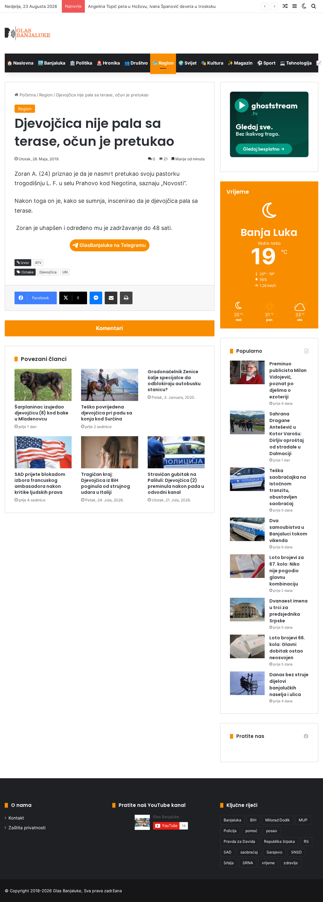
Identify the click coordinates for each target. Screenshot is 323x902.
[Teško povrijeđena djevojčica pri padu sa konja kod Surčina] (109, 385)
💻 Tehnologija (296, 63)
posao (271, 830)
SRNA (248, 862)
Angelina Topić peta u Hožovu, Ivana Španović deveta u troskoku (152, 6)
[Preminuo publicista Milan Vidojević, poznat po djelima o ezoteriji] (247, 372)
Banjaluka (232, 820)
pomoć (251, 830)
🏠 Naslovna (20, 63)
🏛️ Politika (81, 63)
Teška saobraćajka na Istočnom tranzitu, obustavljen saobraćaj (287, 487)
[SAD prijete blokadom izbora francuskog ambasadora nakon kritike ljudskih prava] (43, 452)
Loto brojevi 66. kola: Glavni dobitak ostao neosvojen (287, 648)
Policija (230, 830)
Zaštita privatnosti (27, 827)
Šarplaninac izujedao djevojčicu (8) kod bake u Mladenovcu (41, 413)
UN (65, 272)
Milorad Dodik (277, 820)
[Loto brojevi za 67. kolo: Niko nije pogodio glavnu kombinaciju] (247, 566)
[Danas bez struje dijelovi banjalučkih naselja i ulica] (247, 683)
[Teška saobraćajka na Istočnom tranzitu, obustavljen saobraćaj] (247, 479)
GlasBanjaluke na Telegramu (112, 245)
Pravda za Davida (239, 841)
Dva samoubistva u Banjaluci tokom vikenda (288, 530)
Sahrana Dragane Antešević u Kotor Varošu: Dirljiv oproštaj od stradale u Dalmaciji (286, 434)
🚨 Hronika (108, 63)
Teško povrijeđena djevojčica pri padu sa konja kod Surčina (106, 413)
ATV (38, 262)
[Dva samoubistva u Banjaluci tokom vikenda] (247, 529)
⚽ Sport (266, 63)
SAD (228, 852)
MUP (303, 820)
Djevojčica (47, 272)
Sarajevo (274, 852)
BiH (253, 820)
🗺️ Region (163, 63)
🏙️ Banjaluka (51, 63)
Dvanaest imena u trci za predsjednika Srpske (288, 611)
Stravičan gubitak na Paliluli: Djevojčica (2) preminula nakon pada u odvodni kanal (176, 483)
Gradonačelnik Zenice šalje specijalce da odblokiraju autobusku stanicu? (174, 380)
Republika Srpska (279, 841)
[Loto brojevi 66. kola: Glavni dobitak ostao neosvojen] (247, 646)
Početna (27, 94)
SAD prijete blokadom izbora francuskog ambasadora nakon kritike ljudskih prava (40, 483)
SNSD (296, 852)
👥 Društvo (136, 63)
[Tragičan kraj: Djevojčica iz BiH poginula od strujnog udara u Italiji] (109, 452)
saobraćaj (249, 852)
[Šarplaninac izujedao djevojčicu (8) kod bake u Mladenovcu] (43, 385)
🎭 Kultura (212, 63)
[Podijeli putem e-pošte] (111, 298)
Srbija (229, 862)
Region (46, 94)
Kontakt (16, 817)
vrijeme (268, 862)
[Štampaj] (126, 298)
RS (306, 841)
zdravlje (291, 862)
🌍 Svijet (187, 63)
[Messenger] (96, 298)
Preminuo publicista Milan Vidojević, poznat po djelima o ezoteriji (288, 380)
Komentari (109, 328)
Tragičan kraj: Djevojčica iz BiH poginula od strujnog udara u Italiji (105, 483)
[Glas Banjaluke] (27, 33)
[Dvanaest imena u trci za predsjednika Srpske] (247, 609)
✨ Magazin (240, 63)
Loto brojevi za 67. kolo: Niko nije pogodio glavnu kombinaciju (286, 570)
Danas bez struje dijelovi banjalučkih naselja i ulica (288, 684)
